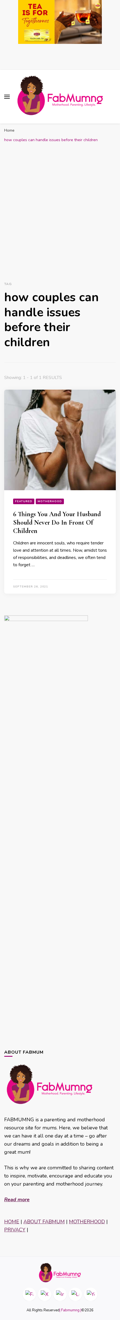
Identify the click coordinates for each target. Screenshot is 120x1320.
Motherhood (50, 501)
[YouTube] (90, 1294)
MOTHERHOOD (87, 1221)
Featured (23, 501)
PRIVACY (14, 1229)
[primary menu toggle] (7, 97)
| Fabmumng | (70, 1310)
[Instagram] (60, 1294)
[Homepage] (60, 1272)
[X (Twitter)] (44, 1294)
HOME (11, 1221)
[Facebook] (29, 1294)
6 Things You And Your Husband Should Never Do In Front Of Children (57, 522)
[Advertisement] (60, 211)
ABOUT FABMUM (44, 1221)
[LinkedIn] (75, 1294)
